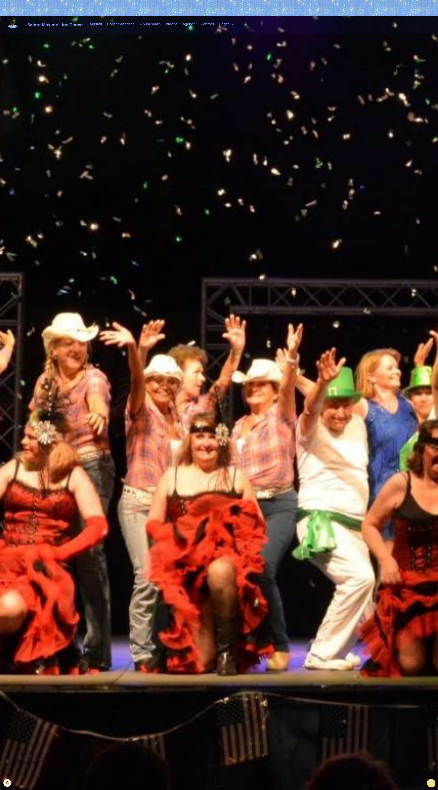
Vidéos (171, 24)
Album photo (150, 24)
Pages (224, 24)
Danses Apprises (120, 24)
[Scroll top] (431, 783)
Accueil (96, 24)
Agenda (189, 24)
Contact (207, 24)
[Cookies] (7, 783)
